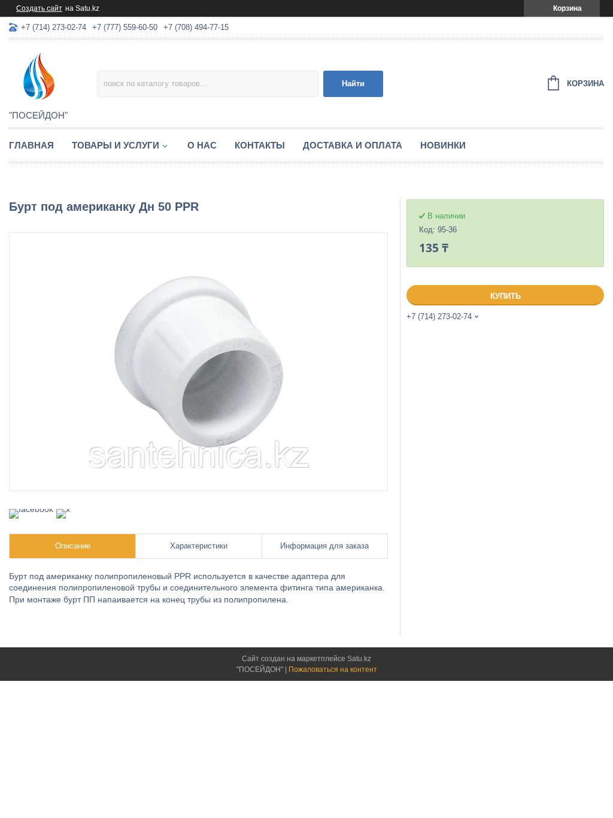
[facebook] (31, 509)
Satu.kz (359, 659)
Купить (505, 296)
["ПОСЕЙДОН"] (53, 75)
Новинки (443, 145)
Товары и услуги (115, 145)
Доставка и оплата (352, 145)
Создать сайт (39, 8)
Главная (31, 145)
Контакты (260, 145)
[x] (63, 509)
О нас (202, 145)
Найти (353, 83)
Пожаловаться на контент (333, 669)
